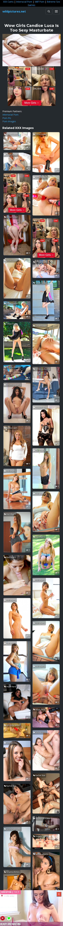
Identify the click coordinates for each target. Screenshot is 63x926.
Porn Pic (6, 118)
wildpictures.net (14, 11)
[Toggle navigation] (56, 11)
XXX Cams (8, 1)
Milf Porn (39, 1)
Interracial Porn (24, 1)
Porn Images (9, 121)
